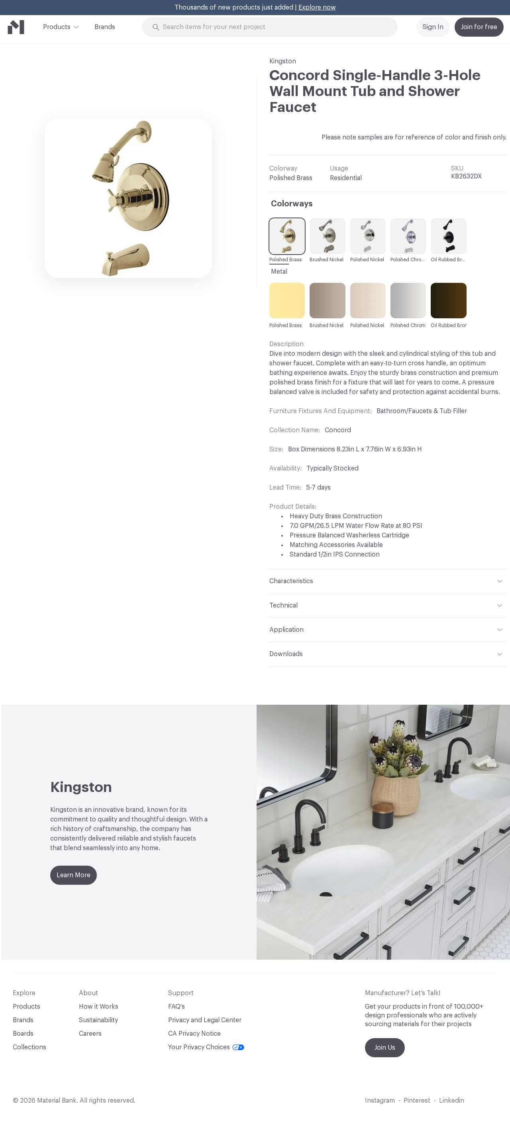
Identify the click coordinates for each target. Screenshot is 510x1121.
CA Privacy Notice (194, 1034)
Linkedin (451, 1100)
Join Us (385, 1048)
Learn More (73, 875)
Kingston (282, 61)
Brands (104, 27)
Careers (90, 1034)
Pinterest (417, 1100)
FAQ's (176, 1006)
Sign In (433, 27)
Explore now (317, 7)
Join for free (479, 27)
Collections (29, 1047)
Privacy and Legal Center (204, 1020)
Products (57, 27)
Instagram (380, 1100)
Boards (23, 1034)
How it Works (98, 1006)
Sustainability (98, 1020)
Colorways (292, 204)
